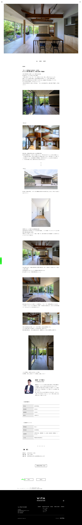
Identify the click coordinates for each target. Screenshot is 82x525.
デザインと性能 (45, 510)
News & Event (57, 506)
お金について (44, 511)
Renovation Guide (45, 506)
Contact (0, 261)
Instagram (63, 500)
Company (62, 506)
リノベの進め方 (45, 509)
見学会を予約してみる (41, 465)
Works (51, 506)
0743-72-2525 (23, 507)
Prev (28, 479)
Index (41, 479)
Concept (39, 506)
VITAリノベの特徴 (45, 508)
